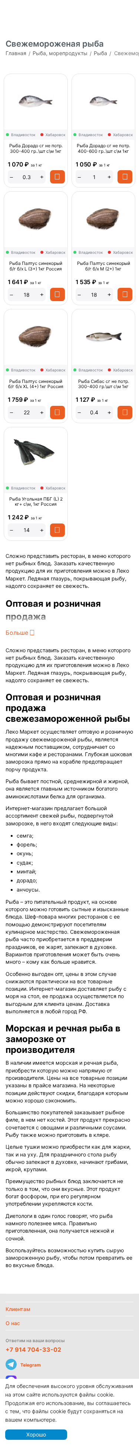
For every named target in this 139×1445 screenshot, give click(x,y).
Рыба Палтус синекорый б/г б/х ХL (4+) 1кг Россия (35, 384)
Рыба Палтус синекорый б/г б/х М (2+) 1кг (103, 266)
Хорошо (36, 1434)
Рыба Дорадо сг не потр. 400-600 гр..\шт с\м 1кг (103, 148)
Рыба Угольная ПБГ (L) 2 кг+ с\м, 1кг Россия (36, 501)
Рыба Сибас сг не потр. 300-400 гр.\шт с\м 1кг (103, 384)
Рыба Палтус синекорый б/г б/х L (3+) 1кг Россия (35, 266)
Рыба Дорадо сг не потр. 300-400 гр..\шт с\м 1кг (36, 148)
